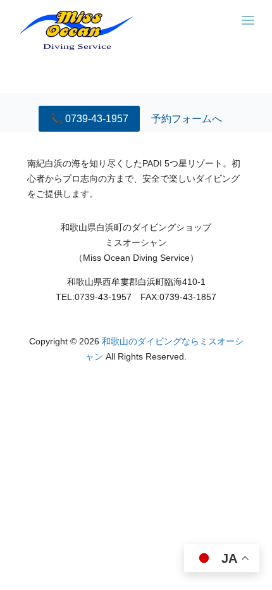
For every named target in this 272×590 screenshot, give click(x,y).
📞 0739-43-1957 (89, 118)
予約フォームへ (186, 118)
